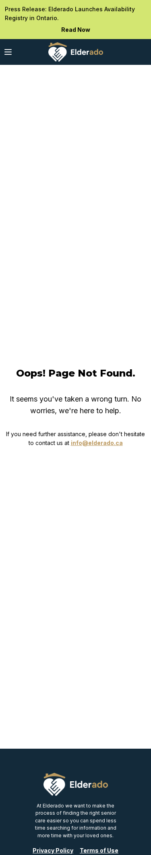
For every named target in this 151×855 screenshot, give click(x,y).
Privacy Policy (53, 850)
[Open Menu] (8, 52)
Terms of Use (99, 850)
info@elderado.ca (97, 442)
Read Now (75, 29)
